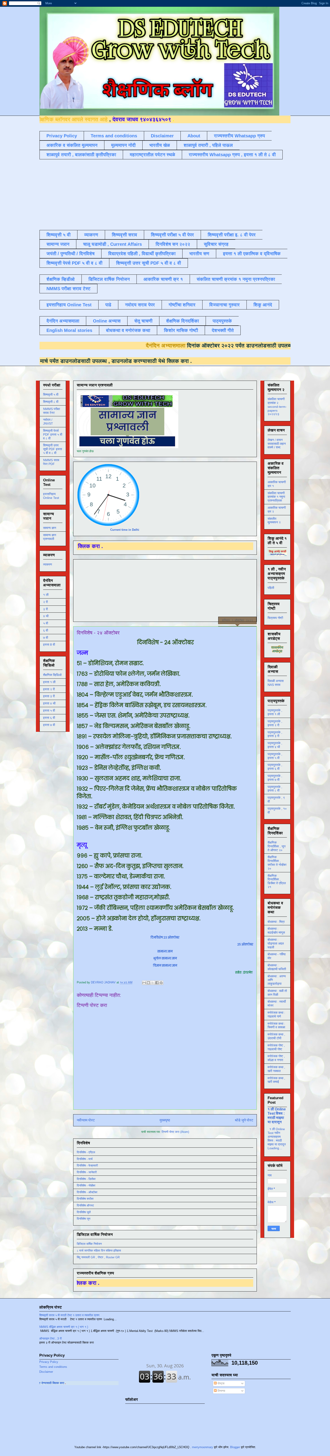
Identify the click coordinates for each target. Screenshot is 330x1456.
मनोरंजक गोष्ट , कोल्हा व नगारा (276, 1058)
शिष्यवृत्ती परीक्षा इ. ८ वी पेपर (232, 234)
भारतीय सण (199, 253)
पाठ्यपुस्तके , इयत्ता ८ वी (275, 788)
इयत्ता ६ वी (49, 717)
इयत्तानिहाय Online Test (69, 304)
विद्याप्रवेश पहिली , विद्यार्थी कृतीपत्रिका (142, 253)
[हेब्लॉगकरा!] (148, 982)
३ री (45, 609)
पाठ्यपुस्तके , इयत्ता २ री (275, 723)
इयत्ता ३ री (49, 696)
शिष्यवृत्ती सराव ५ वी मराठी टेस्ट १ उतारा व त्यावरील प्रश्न (69, 1315)
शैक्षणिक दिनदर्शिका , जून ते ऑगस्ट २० (277, 846)
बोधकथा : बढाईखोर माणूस (276, 930)
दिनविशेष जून (83, 1218)
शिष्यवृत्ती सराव (124, 234)
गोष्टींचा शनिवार (182, 304)
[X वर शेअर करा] (152, 982)
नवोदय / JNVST (48, 421)
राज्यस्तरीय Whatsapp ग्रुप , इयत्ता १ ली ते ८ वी (232, 154)
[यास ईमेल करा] (144, 982)
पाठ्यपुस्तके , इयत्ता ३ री (275, 734)
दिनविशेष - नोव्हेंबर (86, 1185)
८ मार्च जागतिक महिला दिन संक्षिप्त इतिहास (99, 1250)
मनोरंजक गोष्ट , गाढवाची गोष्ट (276, 1047)
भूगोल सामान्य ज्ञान (165, 958)
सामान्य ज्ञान (57, 244)
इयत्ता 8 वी (49, 644)
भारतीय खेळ (159, 145)
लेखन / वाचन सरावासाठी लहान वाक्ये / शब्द (277, 443)
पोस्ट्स (220, 1383)
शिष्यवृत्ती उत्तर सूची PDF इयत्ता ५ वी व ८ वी (52, 449)
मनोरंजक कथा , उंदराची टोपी (276, 1036)
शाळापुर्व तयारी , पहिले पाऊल (208, 145)
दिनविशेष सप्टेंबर (85, 1198)
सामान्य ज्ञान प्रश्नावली (49, 537)
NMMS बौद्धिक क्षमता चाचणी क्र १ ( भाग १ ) (63, 1327)
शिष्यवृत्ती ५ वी (58, 234)
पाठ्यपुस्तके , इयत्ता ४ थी (275, 745)
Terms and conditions (114, 135)
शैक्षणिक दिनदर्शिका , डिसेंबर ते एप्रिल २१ (277, 881)
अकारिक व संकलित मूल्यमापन (71, 145)
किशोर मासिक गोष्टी (181, 330)
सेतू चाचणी (143, 320)
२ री (45, 602)
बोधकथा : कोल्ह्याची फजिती (277, 967)
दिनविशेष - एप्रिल (86, 1152)
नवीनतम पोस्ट (86, 1120)
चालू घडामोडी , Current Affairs (112, 244)
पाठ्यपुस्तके (222, 320)
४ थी (45, 616)
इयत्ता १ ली (49, 682)
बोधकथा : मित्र (276, 921)
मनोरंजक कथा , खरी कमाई (276, 1080)
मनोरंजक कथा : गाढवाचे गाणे (276, 1014)
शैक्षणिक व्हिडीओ (60, 279)
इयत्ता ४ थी (49, 703)
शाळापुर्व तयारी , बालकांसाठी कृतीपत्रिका (81, 154)
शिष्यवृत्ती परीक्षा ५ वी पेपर (172, 234)
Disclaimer (162, 135)
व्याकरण (91, 234)
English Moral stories (69, 330)
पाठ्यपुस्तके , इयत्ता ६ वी (275, 766)
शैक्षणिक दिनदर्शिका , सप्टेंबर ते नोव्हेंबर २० (277, 862)
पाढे (108, 304)
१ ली (45, 594)
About (193, 135)
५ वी (45, 623)
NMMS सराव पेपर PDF (51, 462)
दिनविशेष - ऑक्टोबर (87, 1192)
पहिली (271, 588)
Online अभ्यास (107, 320)
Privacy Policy (61, 135)
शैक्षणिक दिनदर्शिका (182, 320)
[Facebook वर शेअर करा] (157, 982)
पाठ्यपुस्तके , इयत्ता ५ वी (275, 756)
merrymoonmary (202, 1447)
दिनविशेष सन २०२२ (173, 244)
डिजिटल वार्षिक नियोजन (109, 279)
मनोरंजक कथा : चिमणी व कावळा (276, 1025)
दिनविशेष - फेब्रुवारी (87, 1165)
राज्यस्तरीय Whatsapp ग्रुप (239, 135)
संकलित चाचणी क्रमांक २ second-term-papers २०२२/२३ (277, 406)
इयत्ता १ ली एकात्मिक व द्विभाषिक (252, 253)
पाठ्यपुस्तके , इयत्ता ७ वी (275, 777)
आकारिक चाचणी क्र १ (163, 279)
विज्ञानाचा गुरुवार (224, 304)
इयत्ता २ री (49, 689)
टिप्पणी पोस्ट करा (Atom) (175, 1132)
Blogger (235, 1447)
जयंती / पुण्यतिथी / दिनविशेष (70, 253)
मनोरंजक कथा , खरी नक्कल (276, 1069)
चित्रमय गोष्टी (275, 618)
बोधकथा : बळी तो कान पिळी (277, 992)
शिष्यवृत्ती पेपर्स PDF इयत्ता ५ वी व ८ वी (52, 434)
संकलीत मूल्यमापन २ (274, 520)
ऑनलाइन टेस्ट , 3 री (50, 1338)
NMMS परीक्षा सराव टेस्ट (68, 288)
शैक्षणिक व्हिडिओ (52, 675)
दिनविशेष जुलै (84, 1212)
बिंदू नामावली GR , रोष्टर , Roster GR (98, 1257)
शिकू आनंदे (262, 304)
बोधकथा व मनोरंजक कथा (128, 330)
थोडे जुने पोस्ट (244, 1120)
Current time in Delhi (124, 529)
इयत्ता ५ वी (49, 710)
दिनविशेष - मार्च (84, 1159)
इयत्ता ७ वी (49, 725)
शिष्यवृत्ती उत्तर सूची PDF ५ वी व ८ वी (148, 263)
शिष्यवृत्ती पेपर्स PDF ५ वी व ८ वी (74, 263)
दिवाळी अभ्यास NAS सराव (276, 682)
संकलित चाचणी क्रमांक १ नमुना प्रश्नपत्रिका (236, 279)
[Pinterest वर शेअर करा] (161, 982)
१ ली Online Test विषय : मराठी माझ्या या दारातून (277, 1115)
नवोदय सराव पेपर (140, 304)
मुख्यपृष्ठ (165, 1120)
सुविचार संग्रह (216, 244)
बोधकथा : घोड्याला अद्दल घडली (276, 943)
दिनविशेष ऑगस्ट (85, 1205)
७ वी (45, 637)
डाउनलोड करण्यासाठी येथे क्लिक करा (95, 361)
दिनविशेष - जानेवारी (87, 1172)
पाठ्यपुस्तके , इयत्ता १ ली (275, 712)
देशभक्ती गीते (223, 330)
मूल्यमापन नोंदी (123, 145)
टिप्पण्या (221, 1390)
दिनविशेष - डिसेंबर (86, 1179)
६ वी (45, 630)
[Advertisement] (148, 194)
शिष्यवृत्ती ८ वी (50, 401)
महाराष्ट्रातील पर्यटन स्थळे (152, 154)
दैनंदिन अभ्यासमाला (62, 320)
